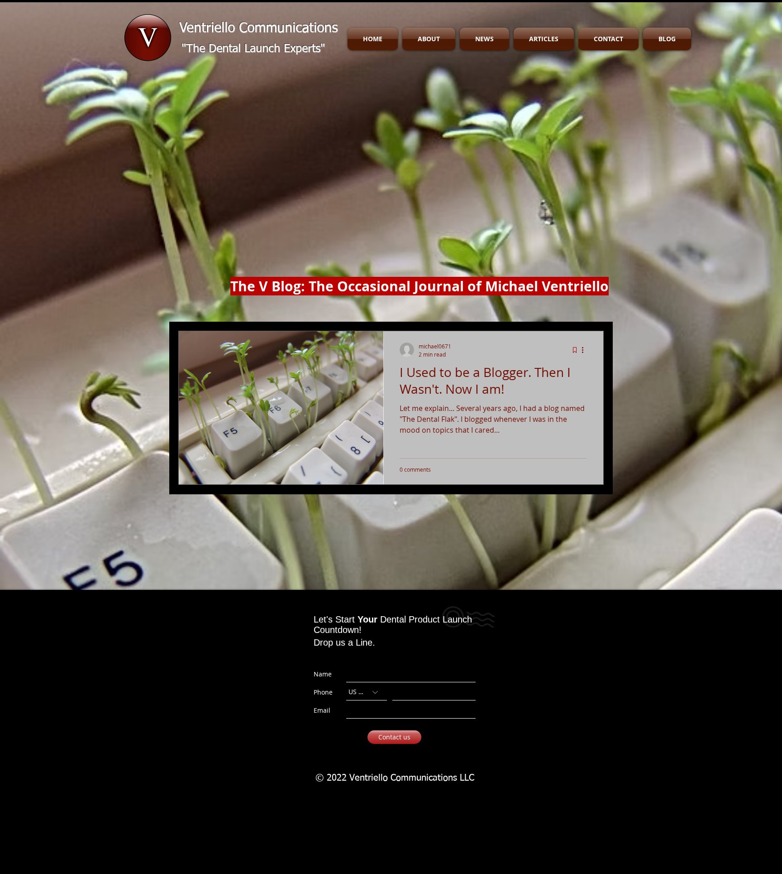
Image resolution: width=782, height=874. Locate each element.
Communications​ (288, 28)
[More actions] (585, 349)
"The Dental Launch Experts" (253, 49)
